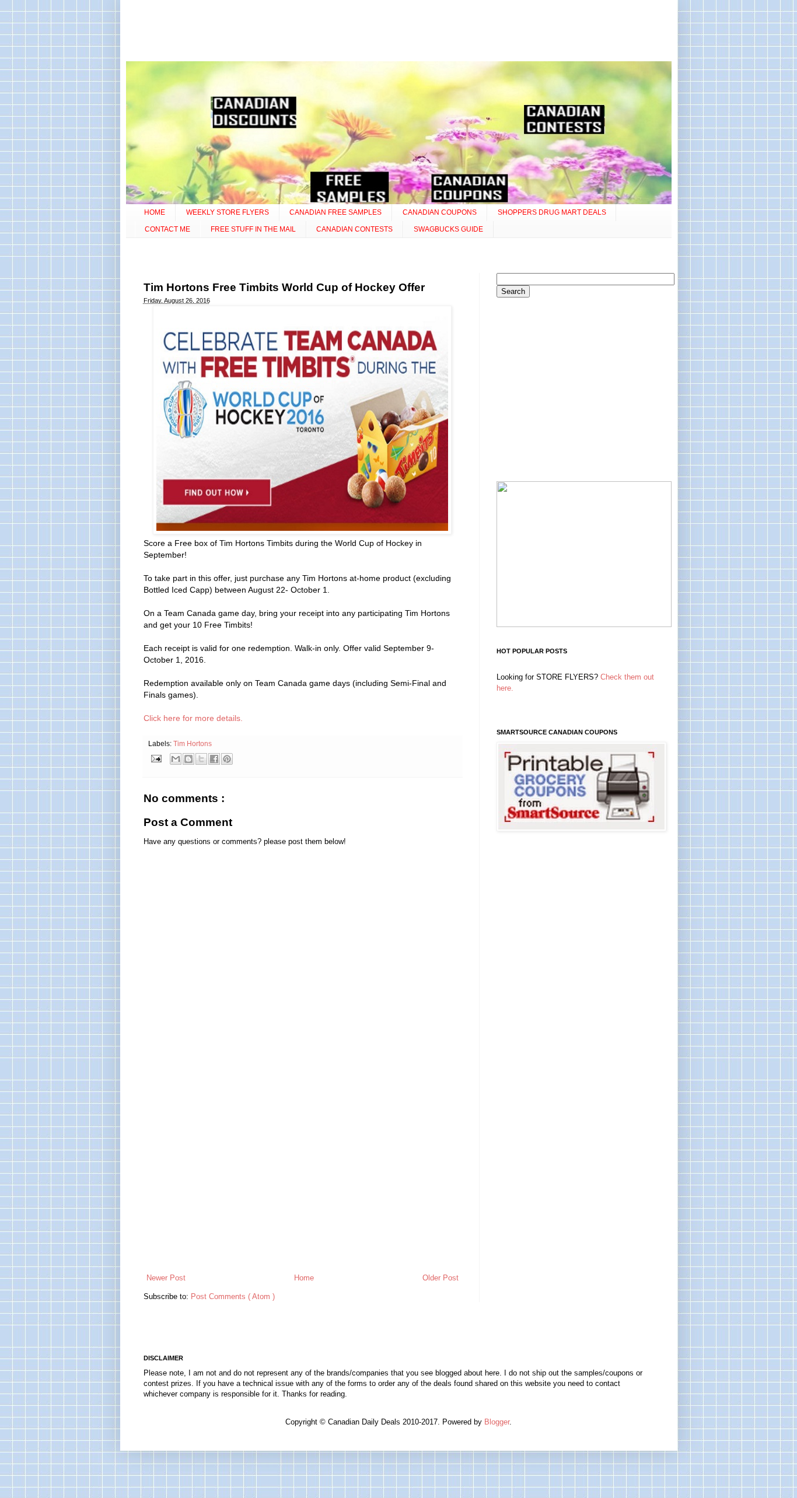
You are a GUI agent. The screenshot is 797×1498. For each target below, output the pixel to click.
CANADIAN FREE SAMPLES (335, 212)
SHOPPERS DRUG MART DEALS (552, 212)
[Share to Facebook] (214, 759)
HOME (154, 212)
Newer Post (166, 1277)
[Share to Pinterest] (227, 759)
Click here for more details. (193, 718)
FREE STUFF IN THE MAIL (253, 229)
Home (304, 1277)
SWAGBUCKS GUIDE (448, 229)
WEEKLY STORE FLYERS (227, 212)
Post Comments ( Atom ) (233, 1296)
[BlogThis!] (188, 759)
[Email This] (175, 759)
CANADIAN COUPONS (440, 212)
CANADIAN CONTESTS (354, 229)
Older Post (440, 1277)
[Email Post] (156, 758)
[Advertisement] (398, 32)
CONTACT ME (167, 229)
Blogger (496, 1422)
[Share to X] (201, 759)
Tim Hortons (192, 743)
